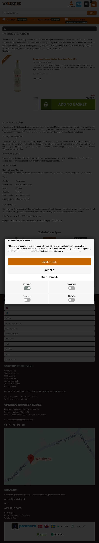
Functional (27, 296)
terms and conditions (71, 251)
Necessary (27, 284)
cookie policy (25, 251)
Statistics (71, 296)
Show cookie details (50, 277)
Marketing (72, 284)
